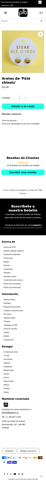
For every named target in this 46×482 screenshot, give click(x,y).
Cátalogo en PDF (10, 325)
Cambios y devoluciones (13, 311)
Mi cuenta (7, 314)
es (40, 2)
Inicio (5, 190)
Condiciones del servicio (13, 280)
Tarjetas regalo (9, 318)
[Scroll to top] (41, 476)
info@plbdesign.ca (10, 412)
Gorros (6, 377)
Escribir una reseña (22, 172)
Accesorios (8, 359)
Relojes (7, 388)
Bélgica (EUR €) (28, 451)
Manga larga (9, 370)
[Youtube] (14, 474)
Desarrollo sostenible (12, 254)
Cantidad (6, 98)
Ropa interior (9, 381)
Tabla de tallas (9, 300)
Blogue (6, 262)
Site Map (35, 479)
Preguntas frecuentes (12, 307)
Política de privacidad (12, 287)
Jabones (7, 363)
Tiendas (7, 321)
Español (9, 451)
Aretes (6, 392)
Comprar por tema (11, 352)
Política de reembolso (12, 284)
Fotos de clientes (10, 329)
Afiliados (7, 273)
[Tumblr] (11, 474)
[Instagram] (19, 474)
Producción (8, 258)
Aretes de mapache (18, 190)
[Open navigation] (5, 13)
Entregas (7, 303)
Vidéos (6, 332)
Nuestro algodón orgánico (14, 251)
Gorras (6, 374)
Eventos (7, 265)
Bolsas (6, 385)
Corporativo (8, 269)
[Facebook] (4, 474)
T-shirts (6, 356)
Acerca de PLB (10, 247)
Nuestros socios (10, 276)
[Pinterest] (7, 474)
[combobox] (23, 21)
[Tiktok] (22, 474)
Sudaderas (8, 367)
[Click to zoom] (40, 34)
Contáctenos (9, 340)
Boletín (6, 336)
